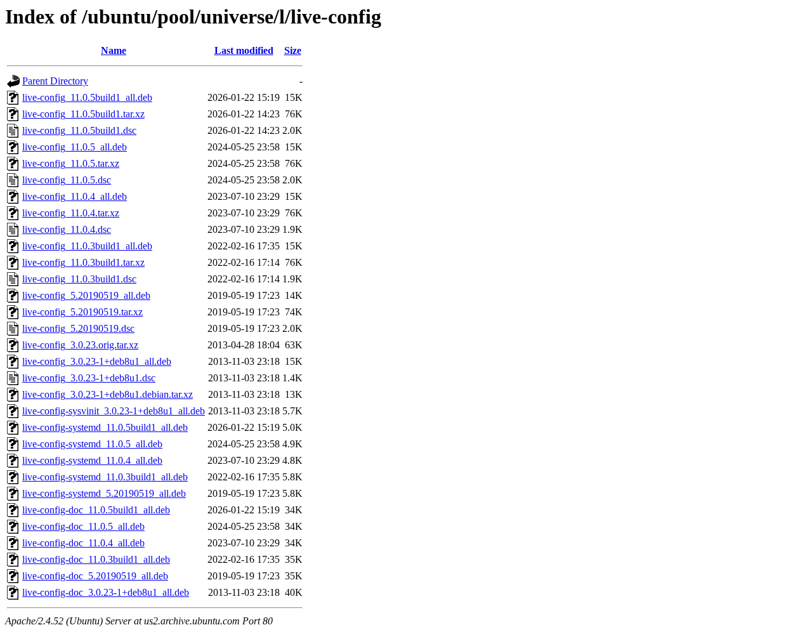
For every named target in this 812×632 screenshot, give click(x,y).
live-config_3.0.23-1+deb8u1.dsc (88, 377)
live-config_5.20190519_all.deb (86, 295)
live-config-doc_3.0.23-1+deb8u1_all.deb (105, 592)
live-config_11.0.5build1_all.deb (87, 97)
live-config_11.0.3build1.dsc (79, 278)
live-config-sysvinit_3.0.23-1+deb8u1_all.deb (113, 410)
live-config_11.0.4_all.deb (74, 196)
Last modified (243, 50)
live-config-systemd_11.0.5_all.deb (92, 443)
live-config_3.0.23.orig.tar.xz (80, 344)
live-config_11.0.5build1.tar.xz (83, 114)
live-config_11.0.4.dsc (66, 229)
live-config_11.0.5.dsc (66, 179)
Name (113, 50)
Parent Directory (55, 81)
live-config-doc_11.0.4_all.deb (83, 542)
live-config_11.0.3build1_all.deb (87, 245)
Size (292, 50)
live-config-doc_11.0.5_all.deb (83, 526)
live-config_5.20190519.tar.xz (82, 311)
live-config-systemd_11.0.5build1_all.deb (105, 427)
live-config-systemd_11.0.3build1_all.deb (105, 476)
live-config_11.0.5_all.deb (74, 147)
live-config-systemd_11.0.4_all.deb (92, 460)
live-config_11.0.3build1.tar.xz (83, 262)
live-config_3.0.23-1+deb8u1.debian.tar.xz (107, 394)
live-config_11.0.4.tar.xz (70, 212)
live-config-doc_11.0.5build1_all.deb (96, 509)
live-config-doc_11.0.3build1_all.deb (96, 559)
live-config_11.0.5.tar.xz (70, 163)
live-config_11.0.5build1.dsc (79, 130)
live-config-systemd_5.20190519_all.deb (104, 493)
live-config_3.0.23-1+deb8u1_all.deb (96, 361)
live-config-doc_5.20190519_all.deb (95, 575)
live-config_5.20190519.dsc (78, 328)
